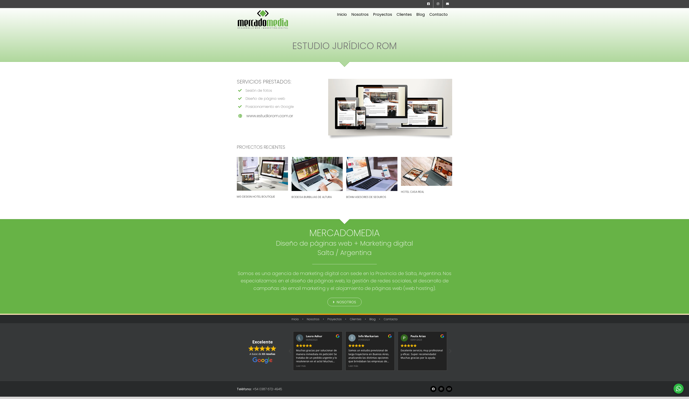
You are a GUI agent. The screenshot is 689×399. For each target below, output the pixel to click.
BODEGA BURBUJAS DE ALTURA (312, 197)
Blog (372, 319)
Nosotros (313, 319)
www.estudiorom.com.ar (269, 116)
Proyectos (334, 319)
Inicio (295, 319)
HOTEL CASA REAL (412, 192)
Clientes (355, 319)
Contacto (391, 319)
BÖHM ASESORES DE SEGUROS (366, 197)
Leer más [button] (301, 365)
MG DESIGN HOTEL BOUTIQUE (256, 197)
